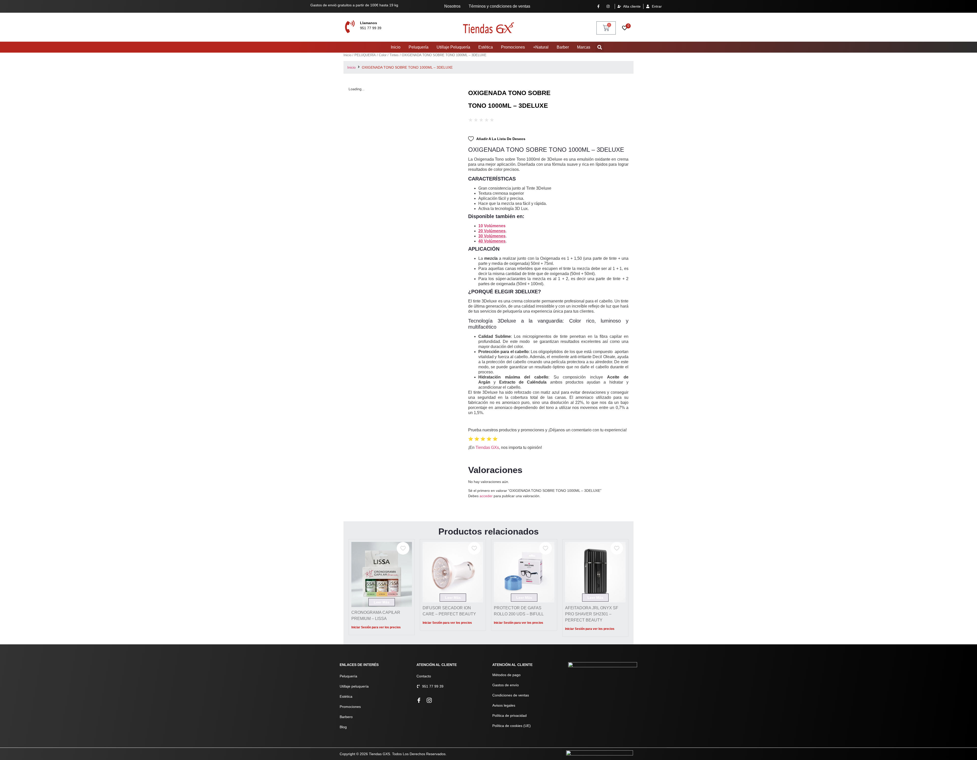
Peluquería (418, 47)
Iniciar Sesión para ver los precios (376, 627)
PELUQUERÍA (365, 55)
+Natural (541, 47)
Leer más (382, 602)
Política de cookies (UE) (511, 726)
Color (382, 55)
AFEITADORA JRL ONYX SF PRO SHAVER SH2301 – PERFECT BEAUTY (591, 614)
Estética (485, 47)
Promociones (513, 47)
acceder (486, 496)
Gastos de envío (505, 685)
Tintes (394, 55)
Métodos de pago (506, 675)
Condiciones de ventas (510, 695)
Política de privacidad (509, 715)
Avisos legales (503, 705)
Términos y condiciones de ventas (499, 6)
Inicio (395, 47)
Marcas (583, 47)
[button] (600, 47)
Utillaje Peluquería (453, 47)
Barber (563, 47)
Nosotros (452, 6)
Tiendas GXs (487, 447)
